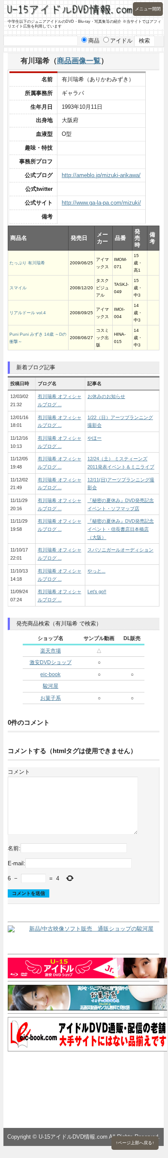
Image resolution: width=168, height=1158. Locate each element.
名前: (14, 848)
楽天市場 (50, 651)
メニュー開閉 (148, 8)
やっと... (96, 570)
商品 (93, 40)
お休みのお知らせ (106, 396)
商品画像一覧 (79, 60)
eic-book (50, 674)
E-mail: (16, 863)
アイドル (121, 40)
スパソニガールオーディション (120, 549)
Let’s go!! (96, 591)
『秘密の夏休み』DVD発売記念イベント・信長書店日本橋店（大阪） (120, 528)
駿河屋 (50, 686)
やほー (94, 438)
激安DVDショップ (51, 662)
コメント (19, 772)
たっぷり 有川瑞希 (27, 262)
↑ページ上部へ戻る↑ (135, 1142)
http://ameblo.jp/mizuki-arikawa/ (101, 175)
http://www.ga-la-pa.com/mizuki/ (101, 202)
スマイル (18, 287)
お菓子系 (50, 698)
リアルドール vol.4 (27, 312)
